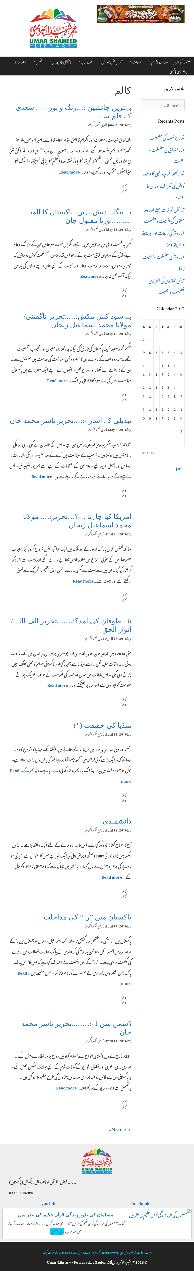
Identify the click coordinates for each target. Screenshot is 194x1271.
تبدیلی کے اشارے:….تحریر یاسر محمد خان (70, 420)
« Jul (180, 468)
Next (114, 1129)
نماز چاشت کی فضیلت (167, 137)
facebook (140, 1202)
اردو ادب (86, 61)
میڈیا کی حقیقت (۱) (102, 725)
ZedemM (103, 1261)
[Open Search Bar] (192, 69)
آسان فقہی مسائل (112, 61)
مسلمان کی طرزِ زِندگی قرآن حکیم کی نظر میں (65, 1214)
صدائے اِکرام (159, 61)
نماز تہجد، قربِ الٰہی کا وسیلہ (164, 173)
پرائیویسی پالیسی (178, 70)
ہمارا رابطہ (20, 61)
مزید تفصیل (57, 1231)
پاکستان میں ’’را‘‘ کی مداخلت (87, 917)
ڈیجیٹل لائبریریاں (61, 61)
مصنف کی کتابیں (182, 61)
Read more (69, 171)
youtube (49, 1202)
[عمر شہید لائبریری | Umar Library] (53, 27)
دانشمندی (117, 821)
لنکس (39, 61)
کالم (124, 185)
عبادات (137, 61)
